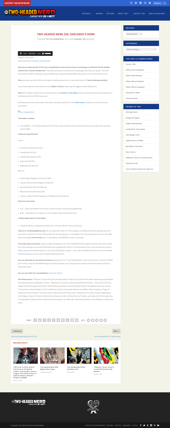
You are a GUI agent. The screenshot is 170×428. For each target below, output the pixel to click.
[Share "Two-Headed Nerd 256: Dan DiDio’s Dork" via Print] (76, 320)
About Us (118, 425)
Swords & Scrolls (132, 163)
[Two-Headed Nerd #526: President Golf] (79, 355)
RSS (48, 61)
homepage (26, 254)
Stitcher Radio (56, 273)
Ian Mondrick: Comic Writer (135, 129)
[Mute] (43, 53)
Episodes (86, 14)
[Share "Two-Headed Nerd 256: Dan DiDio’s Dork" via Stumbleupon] (67, 320)
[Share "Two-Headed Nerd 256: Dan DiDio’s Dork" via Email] (72, 320)
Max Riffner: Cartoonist (134, 146)
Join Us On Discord (156, 14)
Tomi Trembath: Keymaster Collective (139, 169)
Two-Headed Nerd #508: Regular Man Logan (49, 368)
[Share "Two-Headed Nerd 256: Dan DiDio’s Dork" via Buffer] (63, 320)
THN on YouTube (132, 98)
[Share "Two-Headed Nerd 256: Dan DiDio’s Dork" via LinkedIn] (58, 320)
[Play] (21, 53)
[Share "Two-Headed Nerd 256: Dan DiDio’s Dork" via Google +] (44, 320)
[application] (35, 53)
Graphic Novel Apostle (134, 123)
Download (29, 57)
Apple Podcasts (32, 61)
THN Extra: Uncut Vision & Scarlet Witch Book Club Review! (104, 369)
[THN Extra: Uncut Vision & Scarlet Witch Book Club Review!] (106, 355)
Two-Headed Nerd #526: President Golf (76, 368)
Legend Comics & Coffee (134, 140)
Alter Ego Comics (132, 112)
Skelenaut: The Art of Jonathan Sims (139, 158)
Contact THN (139, 14)
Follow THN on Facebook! (135, 81)
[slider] (48, 53)
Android (43, 61)
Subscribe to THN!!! (133, 93)
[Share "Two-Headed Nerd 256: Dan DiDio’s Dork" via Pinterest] (53, 320)
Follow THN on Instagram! (135, 87)
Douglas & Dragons (133, 118)
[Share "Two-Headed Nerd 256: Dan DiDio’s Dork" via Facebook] (35, 320)
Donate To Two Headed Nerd (95, 425)
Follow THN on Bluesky (134, 75)
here (105, 260)
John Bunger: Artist (133, 135)
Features (110, 14)
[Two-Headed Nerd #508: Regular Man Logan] (52, 355)
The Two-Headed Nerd (54, 39)
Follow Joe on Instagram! (135, 70)
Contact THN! (131, 64)
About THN (122, 14)
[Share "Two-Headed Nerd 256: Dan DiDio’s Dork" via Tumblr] (49, 320)
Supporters (127, 425)
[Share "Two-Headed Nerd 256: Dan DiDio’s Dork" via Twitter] (39, 320)
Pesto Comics (131, 152)
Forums (135, 425)
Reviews (99, 14)
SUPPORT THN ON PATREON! (17, 3)
